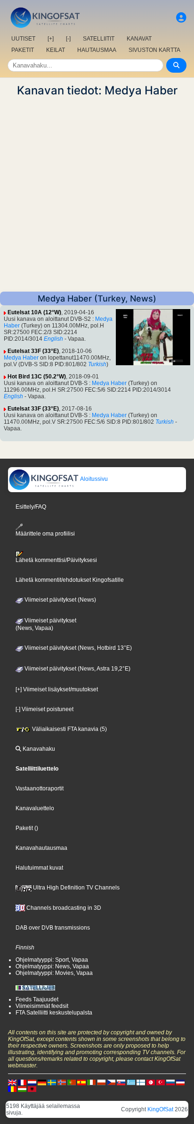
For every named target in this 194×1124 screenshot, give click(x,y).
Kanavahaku (38, 749)
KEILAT (55, 50)
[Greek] (131, 1082)
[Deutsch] (42, 1082)
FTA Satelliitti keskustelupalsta (54, 1012)
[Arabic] (150, 1082)
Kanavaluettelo (35, 808)
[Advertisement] (97, 194)
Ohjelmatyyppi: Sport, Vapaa (52, 959)
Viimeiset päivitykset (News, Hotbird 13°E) (77, 648)
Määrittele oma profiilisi (45, 533)
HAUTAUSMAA (96, 50)
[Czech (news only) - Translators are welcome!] (111, 1082)
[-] (68, 38)
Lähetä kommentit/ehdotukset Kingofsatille (70, 580)
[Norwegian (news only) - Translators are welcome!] (61, 1082)
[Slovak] (121, 1082)
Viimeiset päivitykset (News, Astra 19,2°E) (76, 668)
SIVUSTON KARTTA (154, 50)
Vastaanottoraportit (40, 788)
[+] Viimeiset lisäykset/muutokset (57, 689)
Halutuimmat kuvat (39, 867)
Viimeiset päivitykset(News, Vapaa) (46, 624)
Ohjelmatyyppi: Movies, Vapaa (54, 973)
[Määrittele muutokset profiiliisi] (181, 18)
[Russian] (170, 1082)
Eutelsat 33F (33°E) (33, 351)
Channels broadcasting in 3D (63, 908)
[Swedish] (52, 1082)
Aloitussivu (93, 479)
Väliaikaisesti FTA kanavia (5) (69, 729)
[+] (51, 38)
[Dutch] (32, 1082)
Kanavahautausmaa (41, 848)
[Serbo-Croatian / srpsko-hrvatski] (180, 1082)
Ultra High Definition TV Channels (76, 887)
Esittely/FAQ (31, 506)
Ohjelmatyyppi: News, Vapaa (52, 966)
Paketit (24, 828)
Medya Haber (21, 357)
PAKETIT (22, 50)
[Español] (81, 1082)
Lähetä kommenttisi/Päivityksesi (56, 560)
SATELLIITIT (98, 38)
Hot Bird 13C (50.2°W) (37, 376)
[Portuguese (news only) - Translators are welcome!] (71, 1082)
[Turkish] (160, 1082)
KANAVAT (139, 38)
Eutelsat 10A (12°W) (34, 312)
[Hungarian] (22, 1088)
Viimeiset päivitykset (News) (59, 599)
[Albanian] (32, 1088)
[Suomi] (141, 1082)
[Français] (22, 1082)
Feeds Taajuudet (37, 999)
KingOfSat (160, 1109)
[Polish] (101, 1082)
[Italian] (91, 1082)
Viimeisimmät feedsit (42, 1006)
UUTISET (23, 38)
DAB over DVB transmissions (53, 927)
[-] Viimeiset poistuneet (44, 709)
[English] (12, 1082)
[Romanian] (12, 1088)
